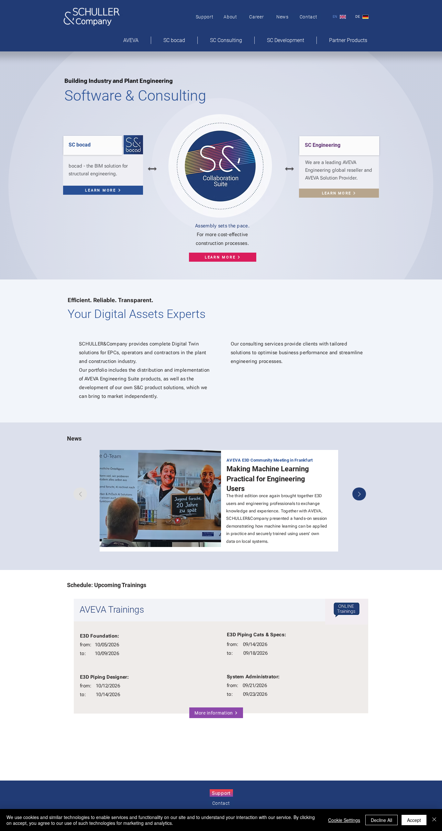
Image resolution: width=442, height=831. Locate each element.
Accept (414, 820)
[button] (348, 40)
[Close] (434, 820)
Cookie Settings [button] (344, 820)
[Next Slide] (359, 493)
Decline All (381, 820)
